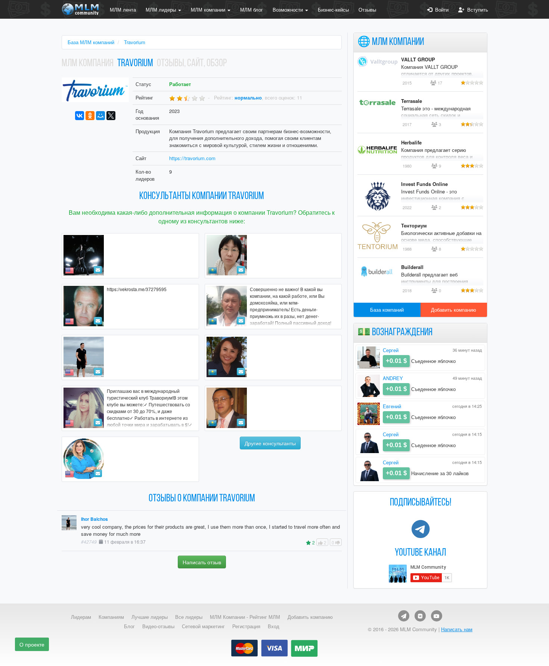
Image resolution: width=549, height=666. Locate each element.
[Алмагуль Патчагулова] (273, 255)
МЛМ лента (123, 9)
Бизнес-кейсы (333, 9)
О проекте (31, 644)
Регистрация (246, 626)
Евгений (392, 406)
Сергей (390, 350)
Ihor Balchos (94, 519)
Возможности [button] (288, 9)
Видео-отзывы (158, 626)
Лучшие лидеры (149, 617)
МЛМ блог (251, 9)
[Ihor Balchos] (130, 357)
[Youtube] (436, 615)
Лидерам (81, 617)
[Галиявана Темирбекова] (273, 357)
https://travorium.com (192, 158)
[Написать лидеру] (98, 270)
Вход (273, 626)
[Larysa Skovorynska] (130, 459)
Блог (129, 626)
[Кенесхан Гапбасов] (273, 408)
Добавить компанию (453, 309)
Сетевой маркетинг (203, 626)
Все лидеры (188, 617)
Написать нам (456, 629)
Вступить (476, 9)
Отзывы (367, 9)
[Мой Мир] (100, 115)
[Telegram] (403, 615)
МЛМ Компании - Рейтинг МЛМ (245, 617)
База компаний (387, 309)
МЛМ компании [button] (209, 9)
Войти (440, 9)
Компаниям (111, 617)
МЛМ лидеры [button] (161, 9)
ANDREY (393, 378)
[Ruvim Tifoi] (130, 255)
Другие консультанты (270, 443)
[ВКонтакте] (79, 115)
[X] (110, 115)
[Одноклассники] (90, 115)
